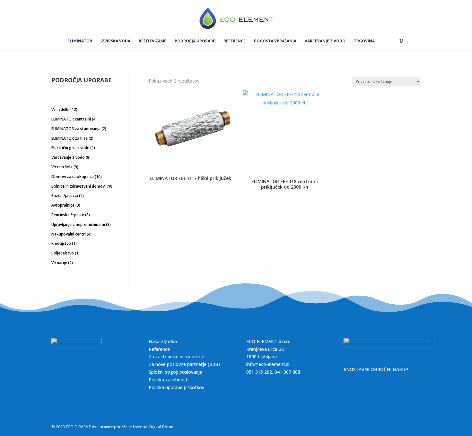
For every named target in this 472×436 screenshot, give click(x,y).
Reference (234, 41)
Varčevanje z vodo (325, 41)
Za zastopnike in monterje (176, 356)
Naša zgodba (163, 341)
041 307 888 (287, 372)
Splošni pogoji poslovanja (175, 372)
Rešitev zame (152, 41)
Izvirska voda (115, 41)
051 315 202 (259, 372)
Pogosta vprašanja (275, 41)
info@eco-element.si (267, 364)
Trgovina (364, 41)
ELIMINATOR (79, 41)
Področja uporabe (195, 41)
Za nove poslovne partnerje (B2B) (184, 364)
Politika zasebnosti (168, 380)
